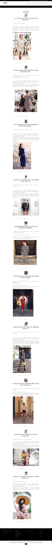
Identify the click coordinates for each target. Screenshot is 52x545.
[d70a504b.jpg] (26, 380)
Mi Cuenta (41, 533)
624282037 (16, 536)
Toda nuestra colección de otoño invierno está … (26, 71)
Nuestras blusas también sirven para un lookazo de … (26, 384)
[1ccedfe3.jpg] (26, 272)
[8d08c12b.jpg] (26, 473)
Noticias (26, 123)
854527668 (16, 535)
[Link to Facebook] (3, 0)
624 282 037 (41, 0)
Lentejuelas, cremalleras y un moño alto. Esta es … (26, 180)
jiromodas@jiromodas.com (46, 0)
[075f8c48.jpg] (26, 121)
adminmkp (25, 62)
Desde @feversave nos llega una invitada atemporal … (26, 227)
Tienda (40, 532)
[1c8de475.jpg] (26, 431)
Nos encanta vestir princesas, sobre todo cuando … (26, 276)
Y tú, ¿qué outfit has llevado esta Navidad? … (26, 19)
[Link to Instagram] (4, 0)
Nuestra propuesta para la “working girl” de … (26, 327)
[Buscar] (48, 3)
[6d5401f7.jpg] (26, 323)
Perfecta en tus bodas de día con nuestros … (26, 435)
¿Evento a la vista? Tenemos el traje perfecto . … (26, 477)
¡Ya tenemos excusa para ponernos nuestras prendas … (26, 125)
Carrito (40, 534)
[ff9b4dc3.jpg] (26, 223)
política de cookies (39, 542)
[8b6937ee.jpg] (26, 14)
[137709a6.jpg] (26, 66)
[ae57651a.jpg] (26, 176)
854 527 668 (38, 0)
